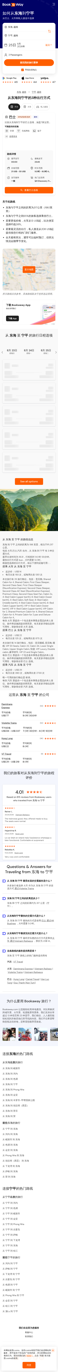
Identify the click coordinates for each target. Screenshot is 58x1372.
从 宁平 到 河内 (10, 1202)
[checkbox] (22, 70)
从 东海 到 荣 (9, 1116)
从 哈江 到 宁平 (10, 1305)
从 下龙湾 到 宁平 (11, 1274)
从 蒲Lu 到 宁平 (10, 1311)
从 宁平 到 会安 (10, 1218)
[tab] (14, 106)
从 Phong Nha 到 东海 (13, 1155)
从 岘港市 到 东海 (11, 1139)
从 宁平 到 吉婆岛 (11, 1229)
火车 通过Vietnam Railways (30, 939)
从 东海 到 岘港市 (11, 1068)
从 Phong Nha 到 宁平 (13, 1295)
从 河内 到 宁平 (10, 1263)
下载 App (12, 318)
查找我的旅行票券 (29, 62)
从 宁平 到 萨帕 (10, 1234)
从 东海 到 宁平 (10, 1084)
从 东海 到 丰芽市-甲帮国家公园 (19, 1100)
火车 (25, 626)
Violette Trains (9, 723)
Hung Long (7, 738)
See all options (29, 481)
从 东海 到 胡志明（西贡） (16, 1105)
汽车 (25, 686)
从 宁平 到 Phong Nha (13, 1224)
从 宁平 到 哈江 (10, 1250)
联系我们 (29, 1336)
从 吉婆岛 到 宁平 (11, 1279)
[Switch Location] (49, 31)
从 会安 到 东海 (10, 1150)
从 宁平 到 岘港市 (11, 1213)
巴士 (25, 661)
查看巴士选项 (31, 190)
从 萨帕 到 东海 (10, 1171)
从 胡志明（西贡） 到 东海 (16, 1160)
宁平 (34, 92)
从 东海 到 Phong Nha (13, 1089)
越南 (24, 92)
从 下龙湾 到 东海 (11, 1166)
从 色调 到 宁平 (10, 1284)
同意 (29, 1365)
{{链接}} (29, 1355)
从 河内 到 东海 (10, 1134)
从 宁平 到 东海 (10, 1128)
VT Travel (6, 753)
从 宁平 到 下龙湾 (11, 1240)
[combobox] (29, 27)
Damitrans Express (7, 706)
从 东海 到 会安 (10, 1094)
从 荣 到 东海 (9, 1176)
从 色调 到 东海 (10, 1144)
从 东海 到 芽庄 (10, 1110)
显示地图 (29, 269)
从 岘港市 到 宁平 (11, 1290)
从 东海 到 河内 (10, 1073)
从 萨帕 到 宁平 (10, 1268)
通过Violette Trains (24, 888)
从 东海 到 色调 (10, 1078)
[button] (53, 4)
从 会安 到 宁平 (10, 1300)
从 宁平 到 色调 (10, 1208)
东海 (19, 92)
